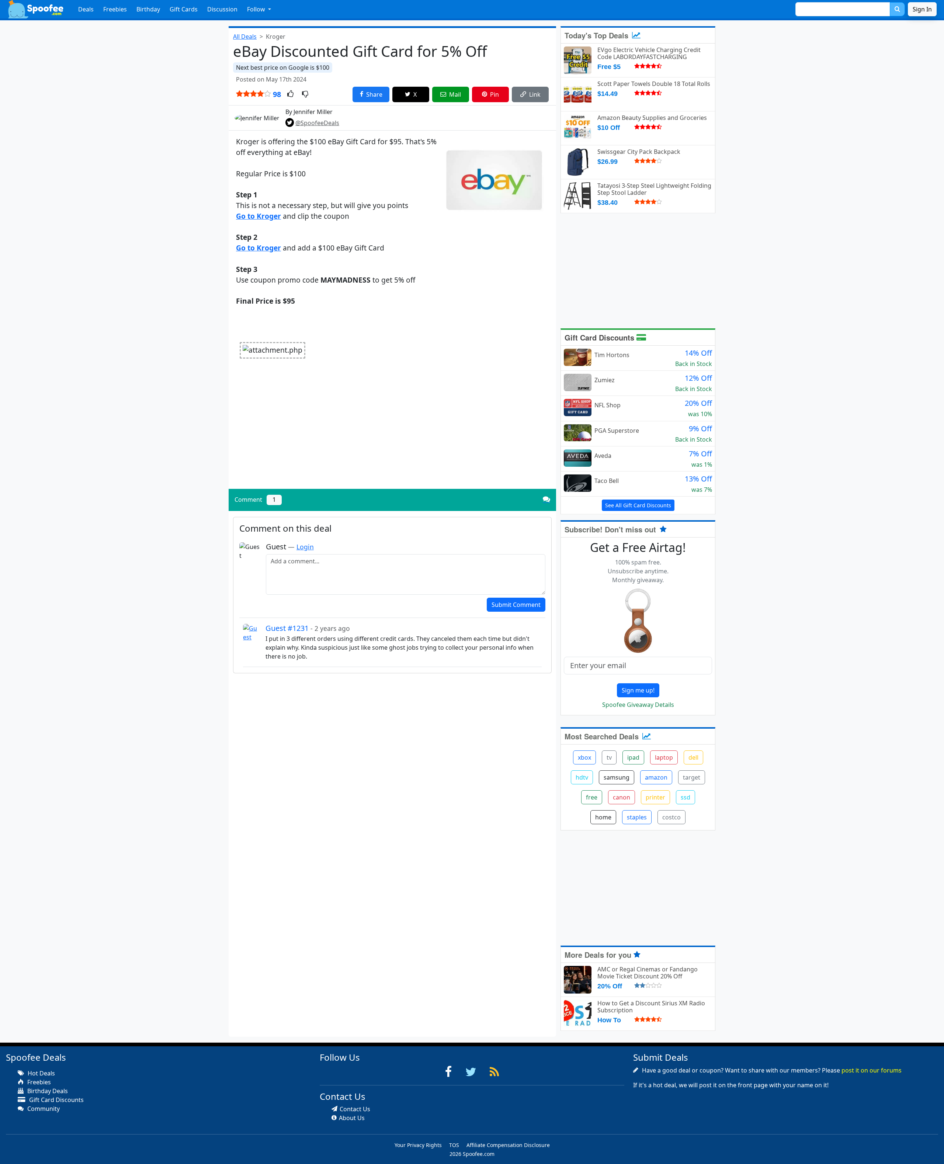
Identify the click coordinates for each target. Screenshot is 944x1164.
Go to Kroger (258, 216)
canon (621, 797)
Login (305, 546)
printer (655, 797)
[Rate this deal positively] (290, 94)
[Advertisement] (392, 431)
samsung (616, 777)
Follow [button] (257, 9)
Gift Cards (184, 9)
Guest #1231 (308, 628)
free (591, 797)
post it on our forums (871, 1070)
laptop (664, 757)
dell (693, 757)
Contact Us (355, 1109)
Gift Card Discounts (600, 337)
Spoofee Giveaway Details (638, 705)
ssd (685, 797)
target (691, 777)
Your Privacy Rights (418, 1145)
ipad (633, 757)
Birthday (148, 9)
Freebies (115, 9)
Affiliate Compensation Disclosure (508, 1145)
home (603, 817)
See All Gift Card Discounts (638, 505)
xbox (584, 757)
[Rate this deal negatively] (305, 94)
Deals (86, 9)
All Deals (245, 36)
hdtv (582, 777)
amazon (656, 777)
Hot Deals (40, 1073)
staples (637, 817)
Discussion (222, 9)
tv (609, 757)
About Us (352, 1118)
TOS (454, 1145)
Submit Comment (516, 605)
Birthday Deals (47, 1091)
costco (671, 817)
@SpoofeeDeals (317, 123)
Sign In (922, 9)
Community (43, 1109)
